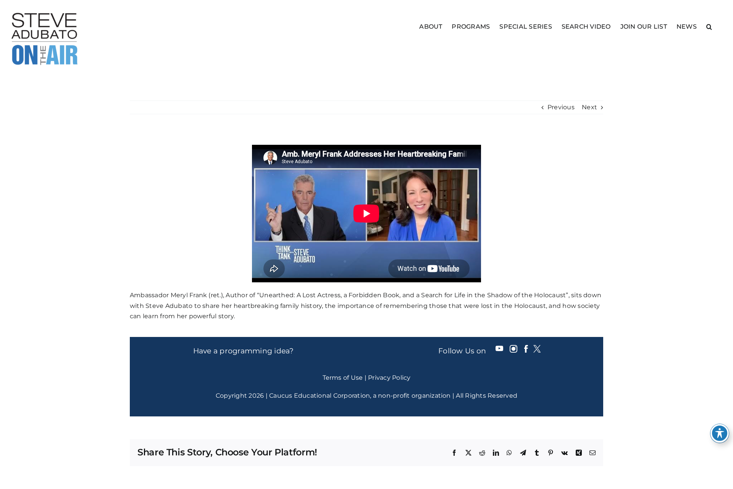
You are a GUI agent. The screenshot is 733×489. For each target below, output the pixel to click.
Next (589, 107)
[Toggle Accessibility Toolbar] (719, 433)
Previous (561, 107)
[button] (709, 26)
